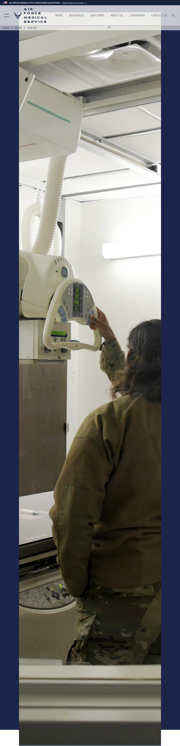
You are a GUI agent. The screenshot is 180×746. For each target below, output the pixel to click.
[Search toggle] (174, 16)
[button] (74, 3)
